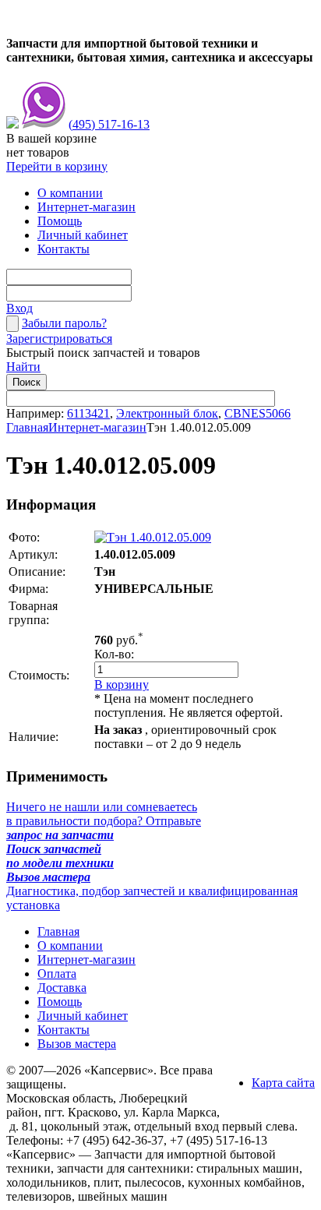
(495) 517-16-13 (109, 124)
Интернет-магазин (86, 206)
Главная (27, 427)
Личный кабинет (82, 235)
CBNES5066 (257, 413)
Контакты (63, 249)
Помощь (59, 221)
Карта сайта (283, 1082)
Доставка (61, 987)
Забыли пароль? (64, 323)
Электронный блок (167, 413)
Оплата (56, 973)
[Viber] (43, 124)
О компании (70, 192)
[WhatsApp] (12, 124)
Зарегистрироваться (59, 338)
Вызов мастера (76, 1043)
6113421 (88, 413)
